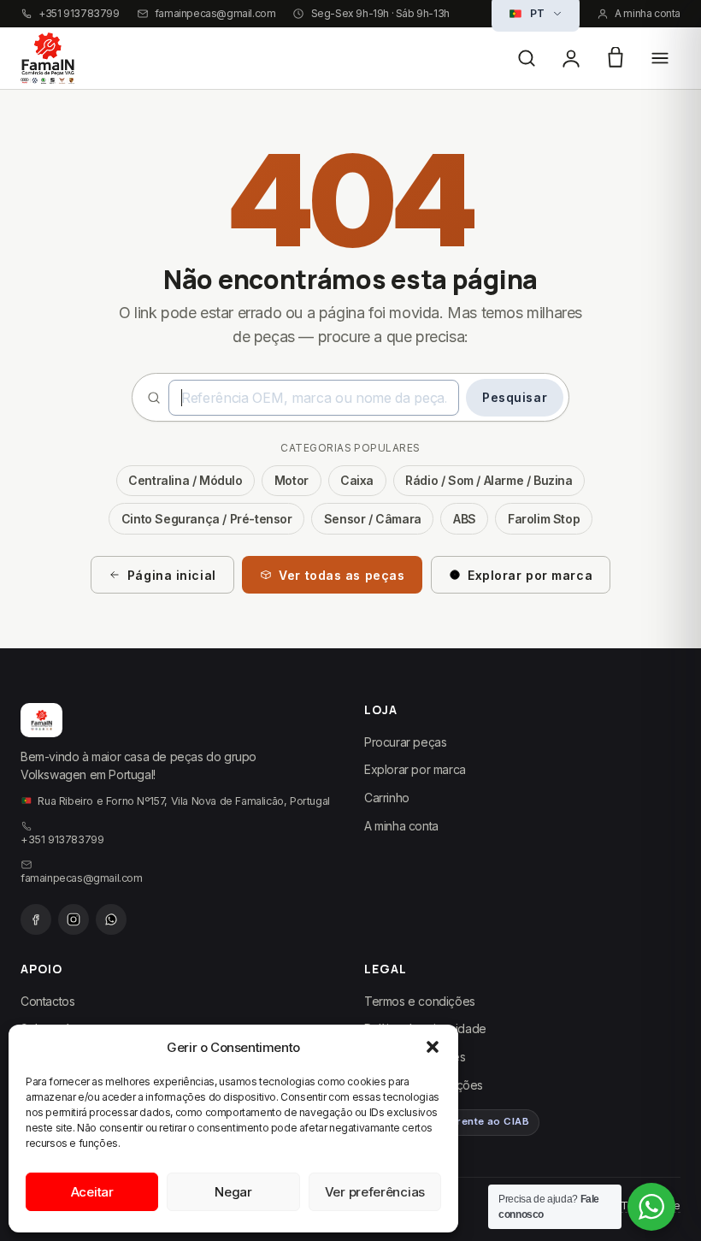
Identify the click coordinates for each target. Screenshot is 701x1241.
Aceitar (92, 1192)
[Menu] (659, 58)
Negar (233, 1192)
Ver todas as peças (341, 575)
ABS (464, 518)
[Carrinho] (615, 58)
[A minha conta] (571, 58)
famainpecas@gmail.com (215, 14)
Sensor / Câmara (372, 518)
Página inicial (171, 575)
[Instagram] (73, 919)
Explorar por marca (530, 575)
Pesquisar (514, 397)
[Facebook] (36, 919)
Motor (291, 480)
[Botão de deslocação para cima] (674, 1164)
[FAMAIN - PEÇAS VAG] (47, 58)
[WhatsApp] (111, 919)
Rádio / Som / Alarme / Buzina (488, 480)
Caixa (357, 480)
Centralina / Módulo (185, 480)
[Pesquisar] (526, 58)
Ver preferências (375, 1192)
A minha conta (647, 14)
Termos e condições (419, 1001)
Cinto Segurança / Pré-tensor (206, 518)
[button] (432, 1046)
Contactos (47, 1001)
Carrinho (386, 797)
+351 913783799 (78, 14)
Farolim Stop (544, 518)
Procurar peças (405, 742)
